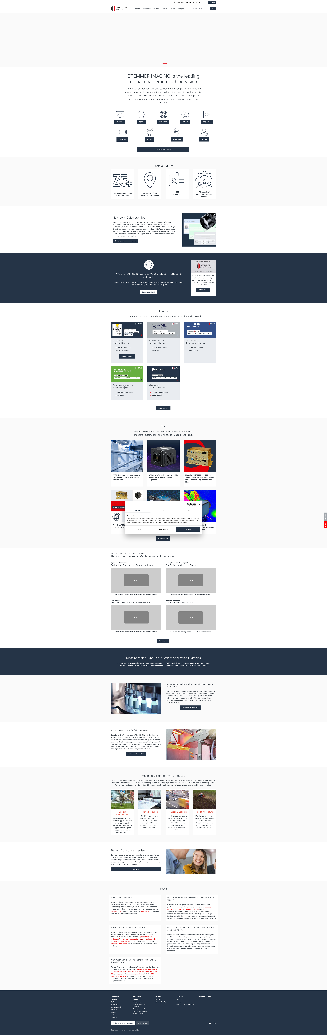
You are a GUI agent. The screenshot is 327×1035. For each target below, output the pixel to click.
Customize (162, 529)
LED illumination (125, 971)
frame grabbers (187, 909)
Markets (135, 999)
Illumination (114, 1004)
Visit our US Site (204, 996)
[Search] (213, 8)
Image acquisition (116, 1007)
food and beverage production (130, 939)
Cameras (114, 999)
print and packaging (149, 939)
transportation (146, 911)
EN (193, 2)
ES (199, 2)
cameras (208, 907)
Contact (188, 2)
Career (178, 1002)
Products (138, 9)
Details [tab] (163, 510)
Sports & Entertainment (122, 813)
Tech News (325, 517)
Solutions (156, 9)
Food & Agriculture (204, 812)
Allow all (188, 529)
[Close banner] (199, 504)
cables (196, 909)
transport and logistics (122, 941)
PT (205, 2)
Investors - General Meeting (185, 1004)
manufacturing (116, 911)
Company (181, 9)
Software (114, 1009)
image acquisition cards (140, 971)
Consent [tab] (138, 510)
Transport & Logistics (177, 812)
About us (179, 999)
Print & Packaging (150, 812)
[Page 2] (166, 63)
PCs (112, 1015)
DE (196, 2)
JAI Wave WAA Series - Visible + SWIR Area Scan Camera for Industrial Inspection (163, 477)
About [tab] (189, 510)
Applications (137, 1002)
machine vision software (135, 974)
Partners (164, 9)
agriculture (123, 944)
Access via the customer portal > (16, 34)
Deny (139, 529)
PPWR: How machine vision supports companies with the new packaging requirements (126, 477)
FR (202, 2)
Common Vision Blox (139, 1009)
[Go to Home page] (119, 8)
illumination (177, 909)
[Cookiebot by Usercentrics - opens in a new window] (188, 504)
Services (173, 9)
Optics (113, 1002)
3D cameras (147, 969)
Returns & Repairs (160, 1002)
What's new (147, 9)
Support (157, 999)
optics (169, 909)
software (206, 909)
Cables (113, 1012)
